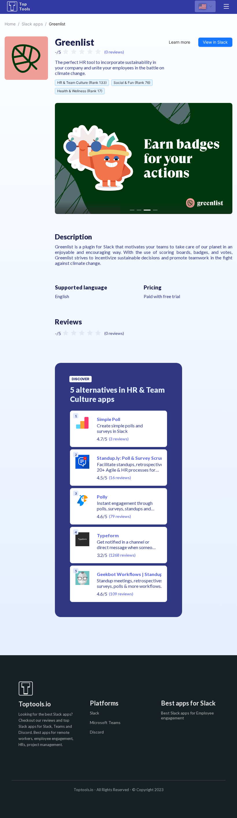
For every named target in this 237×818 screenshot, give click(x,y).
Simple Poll (108, 419)
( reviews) (114, 51)
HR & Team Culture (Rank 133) (82, 82)
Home (10, 23)
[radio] (65, 51)
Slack (94, 712)
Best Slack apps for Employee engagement (187, 715)
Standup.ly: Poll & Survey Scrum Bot (135, 458)
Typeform (108, 535)
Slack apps (32, 23)
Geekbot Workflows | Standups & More (139, 574)
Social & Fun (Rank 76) (132, 82)
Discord (97, 732)
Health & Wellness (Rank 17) (79, 91)
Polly (102, 496)
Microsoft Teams (105, 722)
